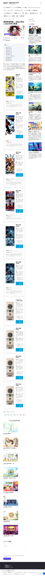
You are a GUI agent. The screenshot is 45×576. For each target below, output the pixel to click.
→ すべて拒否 (39, 573)
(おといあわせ (9, 567)
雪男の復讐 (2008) (9, 54)
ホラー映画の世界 (34, 10)
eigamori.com (14, 3)
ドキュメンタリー (10, 10)
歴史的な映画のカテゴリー (34, 13)
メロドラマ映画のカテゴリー (8, 13)
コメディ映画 (24, 7)
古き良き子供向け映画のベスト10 (8, 463)
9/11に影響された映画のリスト (8, 506)
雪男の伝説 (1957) (9, 48)
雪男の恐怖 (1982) (9, 60)
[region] (22, 572)
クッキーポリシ (7, 566)
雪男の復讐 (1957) (9, 57)
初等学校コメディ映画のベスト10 (33, 131)
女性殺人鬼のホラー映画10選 (33, 35)
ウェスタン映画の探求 (17, 7)
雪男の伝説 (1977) (9, 50)
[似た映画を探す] (35, 53)
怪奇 (23, 13)
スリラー (5, 10)
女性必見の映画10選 (6, 521)
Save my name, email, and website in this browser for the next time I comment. (14, 556)
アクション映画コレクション (8, 7)
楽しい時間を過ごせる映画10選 (8, 492)
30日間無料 (20, 97)
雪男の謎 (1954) (8, 47)
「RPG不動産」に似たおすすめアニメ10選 (34, 93)
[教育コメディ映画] (35, 129)
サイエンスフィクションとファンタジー (34, 7)
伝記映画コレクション (17, 13)
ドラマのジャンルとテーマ (19, 10)
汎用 (40, 13)
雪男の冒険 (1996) (9, 51)
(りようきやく (8, 565)
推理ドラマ (27, 13)
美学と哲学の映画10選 (6, 433)
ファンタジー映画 (27, 10)
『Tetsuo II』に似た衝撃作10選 (33, 152)
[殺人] (35, 33)
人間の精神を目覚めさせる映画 (8, 535)
